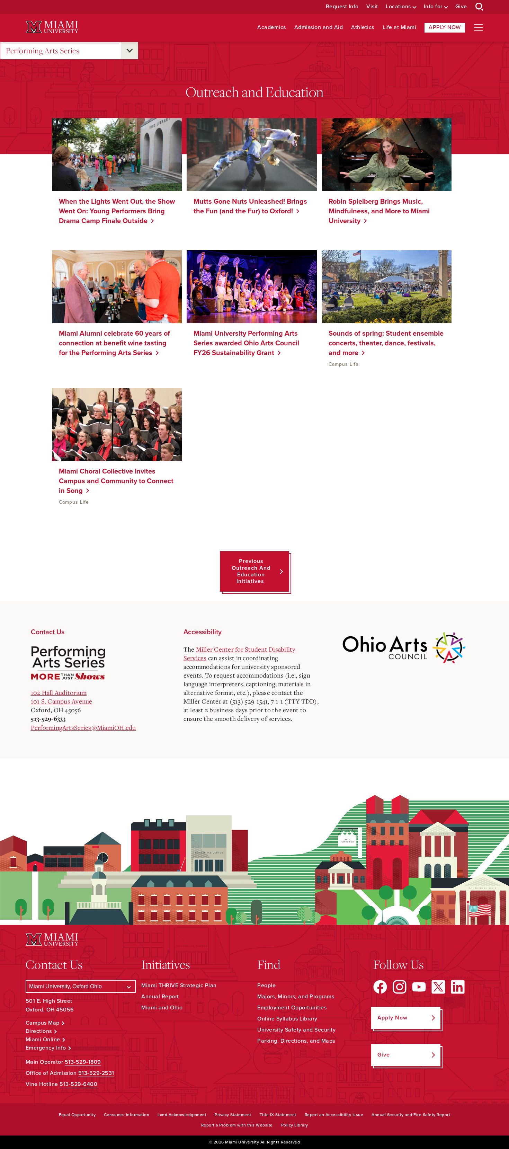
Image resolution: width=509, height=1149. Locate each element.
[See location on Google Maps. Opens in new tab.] (98, 663)
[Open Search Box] (479, 7)
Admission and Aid (318, 27)
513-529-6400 (78, 1084)
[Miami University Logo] (52, 27)
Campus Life (344, 364)
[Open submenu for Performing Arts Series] (129, 50)
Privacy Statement (233, 1114)
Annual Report (160, 996)
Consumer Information (126, 1114)
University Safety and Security (296, 1029)
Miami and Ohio (161, 1007)
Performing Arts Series (42, 50)
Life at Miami (400, 27)
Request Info (342, 6)
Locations (398, 6)
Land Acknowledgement (182, 1114)
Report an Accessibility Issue (334, 1114)
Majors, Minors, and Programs (295, 996)
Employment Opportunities (292, 1007)
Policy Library (294, 1125)
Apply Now (445, 27)
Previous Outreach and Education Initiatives (251, 571)
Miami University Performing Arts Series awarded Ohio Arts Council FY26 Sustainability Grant (246, 343)
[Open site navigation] (478, 28)
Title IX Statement (278, 1114)
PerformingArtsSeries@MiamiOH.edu (83, 727)
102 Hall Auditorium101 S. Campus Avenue (61, 696)
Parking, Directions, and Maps (296, 1040)
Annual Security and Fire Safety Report (411, 1114)
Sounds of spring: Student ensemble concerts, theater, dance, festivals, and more (386, 343)
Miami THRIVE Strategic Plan (179, 985)
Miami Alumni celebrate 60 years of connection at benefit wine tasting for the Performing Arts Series (114, 343)
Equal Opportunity (77, 1114)
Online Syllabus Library (287, 1018)
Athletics (362, 27)
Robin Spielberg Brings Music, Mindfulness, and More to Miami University (379, 211)
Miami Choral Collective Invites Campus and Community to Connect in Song (116, 481)
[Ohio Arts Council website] (404, 647)
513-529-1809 (83, 1062)
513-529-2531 (96, 1073)
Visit (372, 6)
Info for (433, 6)
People (266, 985)
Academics (271, 27)
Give (461, 6)
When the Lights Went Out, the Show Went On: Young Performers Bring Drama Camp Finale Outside (117, 211)
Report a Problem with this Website (237, 1125)
